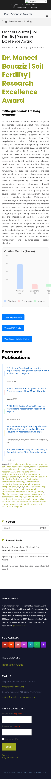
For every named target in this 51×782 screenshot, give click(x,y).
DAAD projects (17, 471)
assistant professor (39, 466)
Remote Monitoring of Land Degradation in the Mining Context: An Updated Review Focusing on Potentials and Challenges (27, 429)
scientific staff (8, 501)
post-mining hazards (28, 494)
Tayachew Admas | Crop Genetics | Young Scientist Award (25, 567)
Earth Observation (28, 476)
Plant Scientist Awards (18, 14)
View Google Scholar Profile (17, 339)
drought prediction (10, 476)
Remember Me (11, 739)
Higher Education (32, 486)
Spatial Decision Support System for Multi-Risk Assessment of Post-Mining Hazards (26, 389)
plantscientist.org (20, 625)
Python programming (24, 496)
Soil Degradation (23, 501)
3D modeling (15, 464)
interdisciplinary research (24, 489)
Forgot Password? (10, 757)
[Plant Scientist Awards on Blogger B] (11, 645)
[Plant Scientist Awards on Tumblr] (43, 645)
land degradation (35, 491)
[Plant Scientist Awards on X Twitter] (31, 645)
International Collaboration (14, 491)
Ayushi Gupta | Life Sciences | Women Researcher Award (25, 558)
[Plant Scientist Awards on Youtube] (5, 645)
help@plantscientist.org (13, 686)
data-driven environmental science (19, 472)
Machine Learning (10, 494)
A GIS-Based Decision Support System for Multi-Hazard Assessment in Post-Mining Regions (26, 409)
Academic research (31, 464)
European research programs (26, 484)
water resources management (23, 505)
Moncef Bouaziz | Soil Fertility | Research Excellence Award (19, 37)
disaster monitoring (33, 474)
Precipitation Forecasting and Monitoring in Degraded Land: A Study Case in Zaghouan (27, 450)
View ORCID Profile (12, 328)
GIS (21, 486)
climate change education (14, 469)
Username (12, 713)
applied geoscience (20, 466)
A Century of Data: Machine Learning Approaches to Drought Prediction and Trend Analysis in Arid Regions (28, 371)
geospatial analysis (10, 486)
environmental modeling (13, 481)
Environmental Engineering (25, 479)
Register (6, 755)
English (33, 2)
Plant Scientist (38, 47)
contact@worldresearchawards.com (18, 697)
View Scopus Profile (13, 317)
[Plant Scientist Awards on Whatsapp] (37, 645)
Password (11, 726)
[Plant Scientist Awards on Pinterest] (18, 645)
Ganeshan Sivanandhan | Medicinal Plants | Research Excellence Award (22, 549)
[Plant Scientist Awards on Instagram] (24, 645)
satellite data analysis (35, 499)
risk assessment (17, 499)
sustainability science (28, 504)
